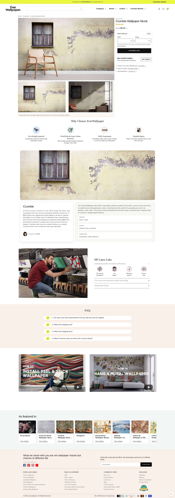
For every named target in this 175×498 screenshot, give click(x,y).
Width (119, 37)
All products (26, 16)
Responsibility (108, 477)
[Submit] (81, 9)
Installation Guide (70, 482)
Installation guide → (134, 68)
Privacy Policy (143, 482)
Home (19, 16)
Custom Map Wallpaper (30, 489)
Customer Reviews (71, 484)
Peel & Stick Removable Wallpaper (34, 484)
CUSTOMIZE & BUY (134, 50)
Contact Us (107, 480)
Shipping (142, 475)
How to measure (121, 46)
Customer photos (159, 2)
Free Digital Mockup (71, 489)
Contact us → (132, 71)
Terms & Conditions (145, 480)
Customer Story (109, 489)
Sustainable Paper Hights (112, 487)
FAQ (66, 475)
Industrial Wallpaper (29, 480)
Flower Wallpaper (28, 475)
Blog (105, 482)
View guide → (142, 65)
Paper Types (69, 477)
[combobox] (55, 9)
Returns (141, 477)
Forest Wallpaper (28, 477)
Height (137, 37)
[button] (120, 24)
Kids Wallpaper (28, 482)
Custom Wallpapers (29, 487)
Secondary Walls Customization (75, 487)
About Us (107, 475)
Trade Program (108, 484)
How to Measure (70, 480)
